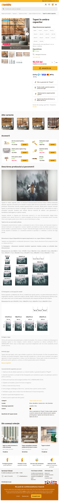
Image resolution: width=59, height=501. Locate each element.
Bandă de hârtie (43, 149)
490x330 (35, 41)
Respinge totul (25, 496)
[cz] (50, 481)
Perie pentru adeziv (17, 156)
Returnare (33, 479)
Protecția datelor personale (37, 474)
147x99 (40, 30)
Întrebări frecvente (49, 474)
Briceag (41, 156)
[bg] (56, 483)
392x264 (47, 37)
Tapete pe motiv (23, 13)
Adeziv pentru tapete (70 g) (19, 149)
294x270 (35, 37)
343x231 (41, 37)
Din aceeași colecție (10, 423)
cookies (24, 491)
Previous (2, 436)
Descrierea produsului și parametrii (18, 166)
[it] (50, 483)
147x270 (46, 30)
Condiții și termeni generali (37, 473)
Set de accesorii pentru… (18, 141)
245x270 (47, 34)
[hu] (48, 481)
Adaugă (24, 144)
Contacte (47, 476)
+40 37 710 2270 (8, 476)
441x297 (53, 37)
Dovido (35, 106)
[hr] (52, 481)
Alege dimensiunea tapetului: (42, 27)
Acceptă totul (36, 496)
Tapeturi (14, 13)
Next (27, 33)
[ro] (54, 481)
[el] (52, 483)
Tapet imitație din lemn (35, 13)
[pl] (46, 483)
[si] (56, 481)
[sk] (46, 481)
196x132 (51, 30)
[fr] (54, 483)
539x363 (41, 41)
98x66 (35, 30)
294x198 (53, 34)
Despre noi (47, 473)
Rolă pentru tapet (44, 141)
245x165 (41, 34)
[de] (48, 483)
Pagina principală (6, 13)
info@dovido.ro (23, 476)
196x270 (35, 34)
